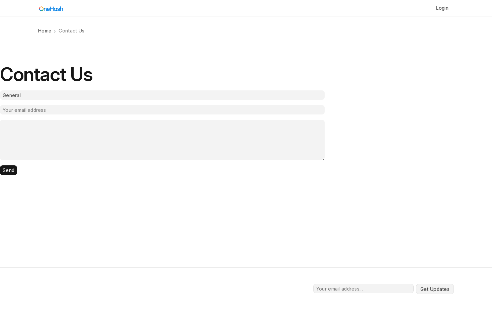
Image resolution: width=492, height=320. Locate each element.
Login (442, 8)
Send (8, 170)
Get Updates (434, 289)
